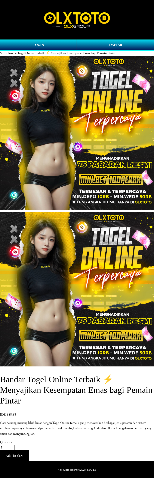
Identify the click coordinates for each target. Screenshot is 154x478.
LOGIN (38, 45)
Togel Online (60, 423)
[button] (14, 455)
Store (3, 53)
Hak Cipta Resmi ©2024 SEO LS (77, 469)
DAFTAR (115, 45)
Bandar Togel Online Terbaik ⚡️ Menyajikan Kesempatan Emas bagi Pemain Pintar (62, 53)
